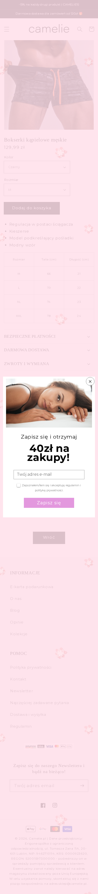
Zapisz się (49, 503)
